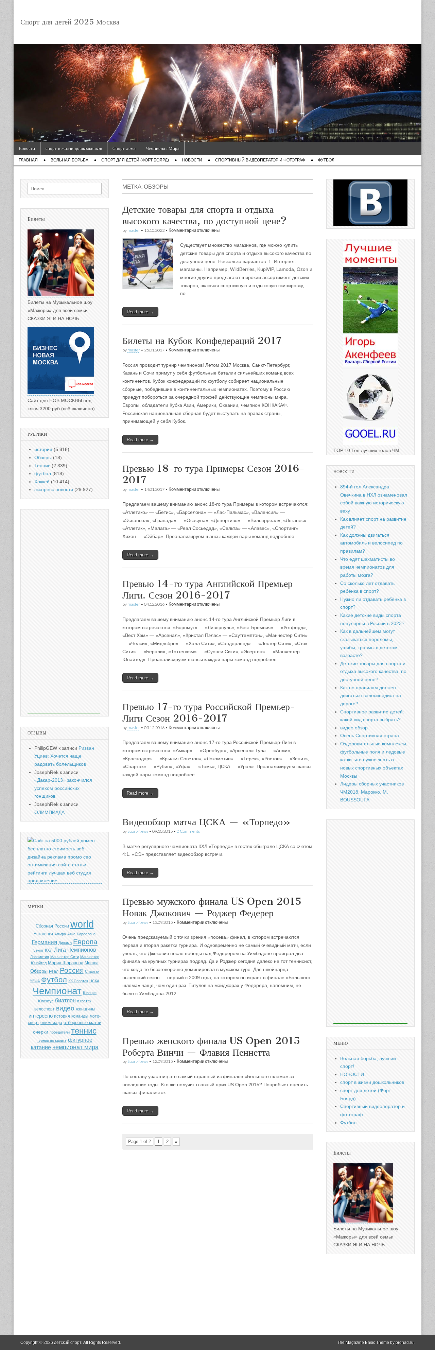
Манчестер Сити (64, 957)
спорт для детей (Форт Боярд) (135, 160)
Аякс (71, 934)
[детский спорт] (217, 93)
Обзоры (43, 457)
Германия (44, 942)
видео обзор (354, 727)
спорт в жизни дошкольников (74, 148)
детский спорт (67, 1342)
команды (79, 1016)
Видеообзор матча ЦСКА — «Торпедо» (206, 822)
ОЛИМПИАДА (49, 812)
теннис (84, 1030)
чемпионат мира (75, 1047)
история (43, 449)
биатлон (65, 1000)
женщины (85, 1008)
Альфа (60, 934)
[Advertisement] (64, 611)
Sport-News (137, 831)
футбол (42, 473)
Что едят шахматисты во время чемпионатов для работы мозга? (367, 567)
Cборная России (52, 926)
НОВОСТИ (352, 1074)
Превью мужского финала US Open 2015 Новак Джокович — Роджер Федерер (211, 907)
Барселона (86, 934)
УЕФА (35, 981)
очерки (40, 1032)
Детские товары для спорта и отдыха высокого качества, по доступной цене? (204, 215)
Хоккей (42, 481)
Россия (72, 970)
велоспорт (44, 1009)
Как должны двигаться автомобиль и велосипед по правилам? (371, 543)
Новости (27, 148)
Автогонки (43, 934)
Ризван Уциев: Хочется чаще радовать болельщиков (64, 756)
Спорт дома (124, 148)
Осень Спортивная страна (369, 735)
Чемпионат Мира (162, 148)
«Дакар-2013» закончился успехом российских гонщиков (63, 788)
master (133, 230)
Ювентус (46, 1001)
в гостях (84, 1001)
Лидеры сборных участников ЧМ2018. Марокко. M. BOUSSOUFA (372, 791)
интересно (41, 1016)
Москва (92, 962)
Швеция (90, 993)
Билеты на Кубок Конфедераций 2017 (201, 340)
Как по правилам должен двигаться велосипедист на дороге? (370, 695)
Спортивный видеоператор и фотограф (260, 160)
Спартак (92, 971)
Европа (85, 942)
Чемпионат (57, 991)
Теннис (42, 465)
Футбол (326, 160)
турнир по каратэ (52, 1040)
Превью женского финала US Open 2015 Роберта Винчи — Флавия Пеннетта (211, 1046)
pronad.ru (405, 1342)
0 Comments (188, 831)
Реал (53, 971)
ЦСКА (94, 981)
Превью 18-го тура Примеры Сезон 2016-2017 (213, 474)
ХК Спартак (78, 981)
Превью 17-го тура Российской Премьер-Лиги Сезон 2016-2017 (208, 712)
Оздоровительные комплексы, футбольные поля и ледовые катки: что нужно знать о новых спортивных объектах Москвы (373, 760)
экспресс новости (53, 489)
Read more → (140, 311)
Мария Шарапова (65, 962)
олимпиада (51, 1022)
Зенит (38, 950)
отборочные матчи (82, 1022)
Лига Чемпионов (75, 950)
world (82, 924)
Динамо (65, 943)
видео (65, 1008)
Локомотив (39, 957)
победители (60, 1032)
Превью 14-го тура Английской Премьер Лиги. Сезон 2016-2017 (207, 589)
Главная (28, 160)
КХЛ (49, 950)
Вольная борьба (69, 160)
